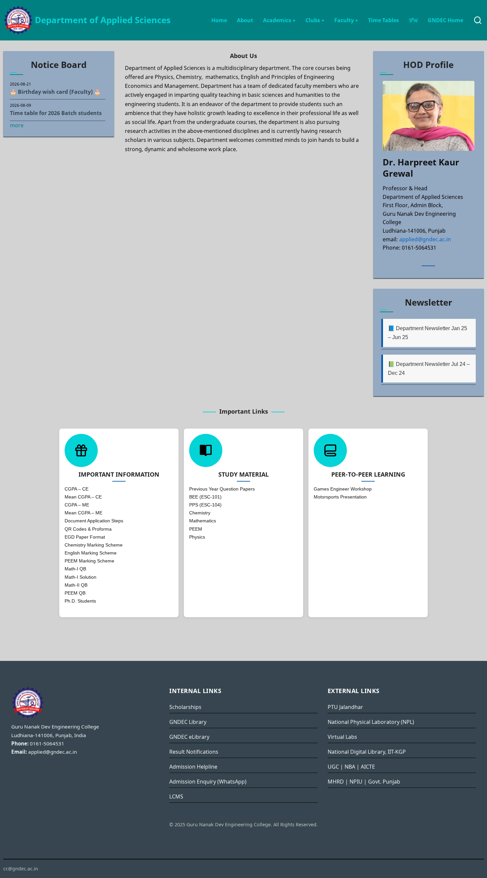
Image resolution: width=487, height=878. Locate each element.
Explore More (243, 252)
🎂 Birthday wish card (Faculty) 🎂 (55, 91)
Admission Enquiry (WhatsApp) (207, 781)
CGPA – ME (77, 504)
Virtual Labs (342, 736)
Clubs (314, 20)
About (245, 20)
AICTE (368, 766)
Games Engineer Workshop (343, 489)
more (17, 125)
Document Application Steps (94, 520)
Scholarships (185, 707)
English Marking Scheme (91, 553)
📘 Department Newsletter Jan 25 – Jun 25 (427, 332)
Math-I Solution (80, 577)
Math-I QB (75, 568)
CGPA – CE (76, 489)
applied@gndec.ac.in (425, 239)
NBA (350, 766)
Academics (279, 20)
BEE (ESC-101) (205, 496)
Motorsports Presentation (340, 496)
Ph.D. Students (80, 601)
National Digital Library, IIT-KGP (367, 751)
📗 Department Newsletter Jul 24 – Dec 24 (429, 368)
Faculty (346, 20)
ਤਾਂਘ (413, 20)
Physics (197, 537)
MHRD (336, 781)
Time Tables (383, 20)
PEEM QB (75, 593)
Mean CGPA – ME (83, 512)
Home (219, 20)
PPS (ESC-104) (205, 504)
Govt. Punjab (384, 781)
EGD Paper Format (85, 537)
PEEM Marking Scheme (89, 560)
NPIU (356, 781)
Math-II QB (76, 585)
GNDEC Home (445, 20)
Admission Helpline (193, 766)
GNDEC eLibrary (189, 736)
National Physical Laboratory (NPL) (371, 722)
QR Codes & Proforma (88, 529)
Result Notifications (193, 751)
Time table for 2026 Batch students (56, 113)
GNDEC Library (187, 722)
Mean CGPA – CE (83, 496)
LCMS (176, 796)
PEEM (195, 529)
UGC (333, 766)
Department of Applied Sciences (103, 20)
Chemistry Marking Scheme (94, 545)
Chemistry (199, 512)
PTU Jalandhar (345, 707)
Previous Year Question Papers (222, 489)
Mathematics (202, 520)
